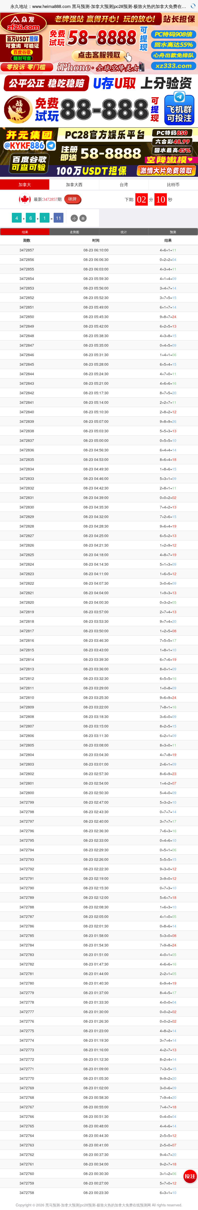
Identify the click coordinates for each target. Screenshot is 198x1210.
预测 (173, 232)
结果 (25, 232)
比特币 (173, 184)
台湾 (124, 184)
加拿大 (25, 184)
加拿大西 (74, 184)
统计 (124, 232)
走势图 (74, 232)
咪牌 (72, 199)
